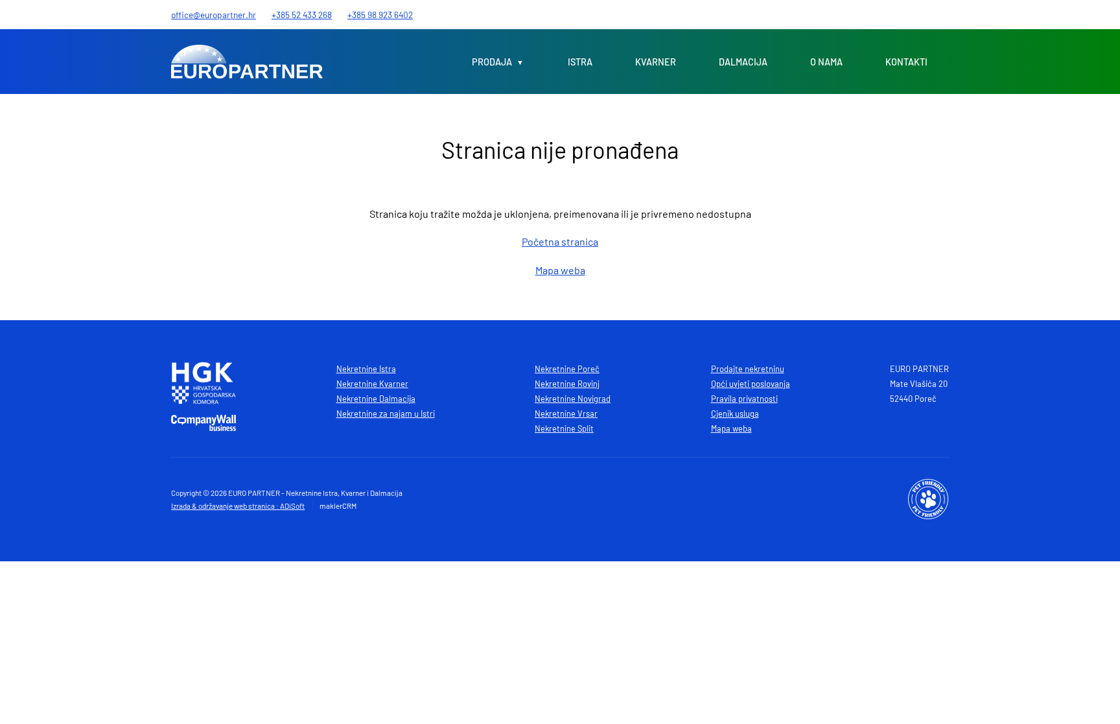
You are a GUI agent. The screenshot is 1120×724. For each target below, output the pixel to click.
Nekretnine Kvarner (372, 384)
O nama (826, 61)
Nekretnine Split (564, 428)
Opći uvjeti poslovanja (750, 384)
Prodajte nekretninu (747, 369)
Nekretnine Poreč (567, 369)
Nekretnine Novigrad (573, 398)
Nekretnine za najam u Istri (385, 413)
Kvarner (655, 61)
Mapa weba (560, 270)
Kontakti (906, 61)
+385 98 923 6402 (380, 14)
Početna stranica (560, 241)
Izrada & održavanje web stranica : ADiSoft (238, 505)
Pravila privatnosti (744, 398)
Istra (580, 61)
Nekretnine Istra (366, 369)
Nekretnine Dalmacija (375, 398)
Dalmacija (743, 61)
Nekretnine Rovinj (567, 384)
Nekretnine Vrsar (566, 413)
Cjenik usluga (735, 413)
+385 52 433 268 (302, 14)
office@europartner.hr (213, 14)
